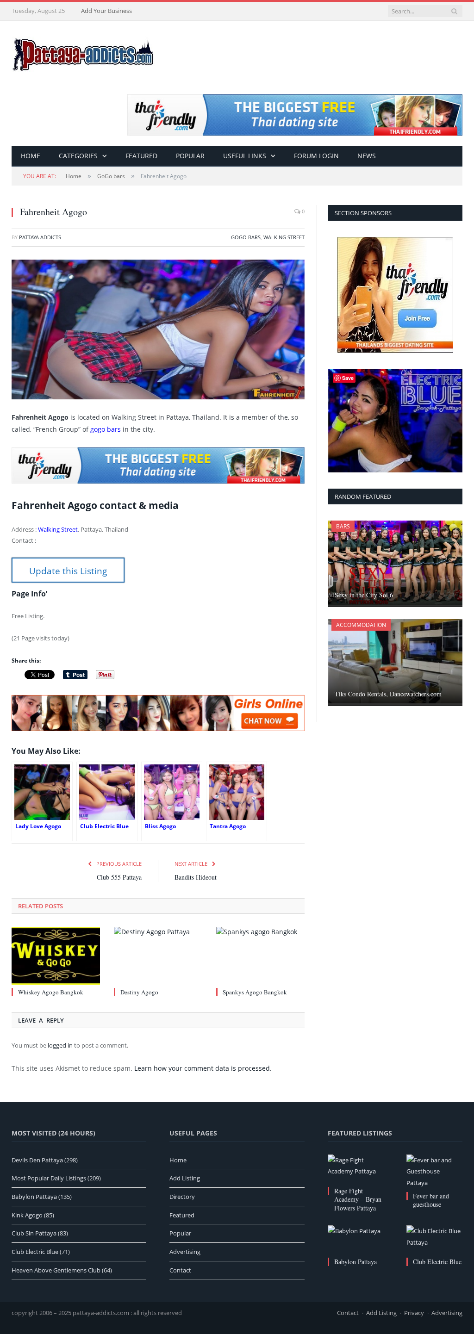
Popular (190, 155)
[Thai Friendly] (158, 481)
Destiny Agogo (139, 992)
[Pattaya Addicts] (83, 52)
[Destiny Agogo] (158, 956)
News (366, 155)
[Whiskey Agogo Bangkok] (56, 956)
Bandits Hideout (196, 877)
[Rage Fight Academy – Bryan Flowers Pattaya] (356, 1169)
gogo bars (105, 429)
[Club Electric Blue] (434, 1240)
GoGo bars (246, 237)
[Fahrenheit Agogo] (158, 331)
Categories (78, 155)
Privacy (414, 1313)
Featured (141, 155)
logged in (60, 1045)
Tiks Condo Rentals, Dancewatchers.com (388, 693)
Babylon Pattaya (355, 1261)
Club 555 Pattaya (119, 877)
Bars (343, 526)
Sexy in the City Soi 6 (364, 594)
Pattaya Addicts (40, 237)
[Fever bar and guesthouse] (434, 1171)
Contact (180, 1270)
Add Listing (184, 1178)
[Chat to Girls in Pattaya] (158, 729)
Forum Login (316, 155)
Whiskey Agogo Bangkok (50, 992)
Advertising (184, 1251)
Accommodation (361, 625)
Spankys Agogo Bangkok (255, 992)
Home (30, 155)
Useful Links (244, 155)
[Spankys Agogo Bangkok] (260, 956)
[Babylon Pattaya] (356, 1240)
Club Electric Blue (437, 1261)
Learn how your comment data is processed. (203, 1068)
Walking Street (284, 237)
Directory (182, 1196)
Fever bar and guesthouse (431, 1200)
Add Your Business (106, 10)
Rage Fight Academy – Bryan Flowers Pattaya (357, 1199)
